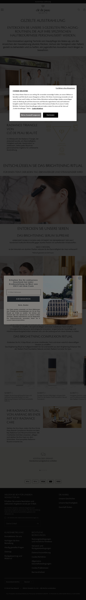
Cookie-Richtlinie (37, 108)
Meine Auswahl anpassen (30, 115)
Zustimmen (50, 115)
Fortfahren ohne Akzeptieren (65, 88)
